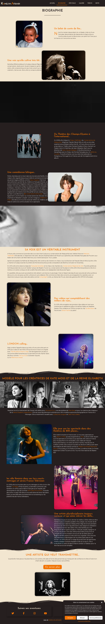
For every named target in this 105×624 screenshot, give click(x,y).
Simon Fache (66, 310)
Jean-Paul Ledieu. (74, 414)
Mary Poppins (34, 180)
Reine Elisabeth (18, 412)
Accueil (52, 3)
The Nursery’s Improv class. (20, 351)
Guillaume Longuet (59, 414)
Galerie (81, 3)
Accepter (70, 618)
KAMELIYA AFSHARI (55, 620)
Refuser (82, 618)
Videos (89, 3)
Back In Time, (61, 437)
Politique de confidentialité (84, 621)
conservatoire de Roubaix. (33, 194)
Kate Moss (71, 410)
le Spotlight (43, 277)
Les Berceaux (89, 308)
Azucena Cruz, (50, 410)
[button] (102, 602)
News (97, 3)
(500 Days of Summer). (35, 490)
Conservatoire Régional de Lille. (73, 266)
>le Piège (15, 486)
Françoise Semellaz (37, 266)
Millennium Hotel (17, 357)
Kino (82, 437)
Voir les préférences (96, 618)
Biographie (62, 3)
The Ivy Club (23, 355)
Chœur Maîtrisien (75, 140)
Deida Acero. (28, 412)
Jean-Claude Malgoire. (69, 150)
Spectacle (72, 3)
